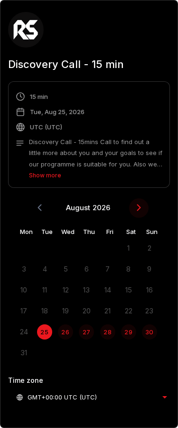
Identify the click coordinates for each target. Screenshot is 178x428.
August (78, 207)
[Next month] (139, 208)
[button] (89, 136)
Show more (45, 175)
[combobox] (91, 397)
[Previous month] (39, 208)
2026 (101, 207)
